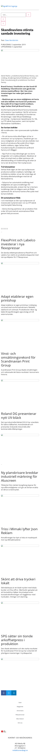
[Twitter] (8, 692)
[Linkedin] (13, 692)
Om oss (20, 723)
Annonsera (20, 711)
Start (20, 702)
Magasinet (20, 706)
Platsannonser (20, 715)
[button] (20, 9)
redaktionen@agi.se (20, 750)
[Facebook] (3, 692)
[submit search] (28, 14)
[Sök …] (13, 15)
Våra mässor (20, 719)
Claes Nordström (11, 40)
